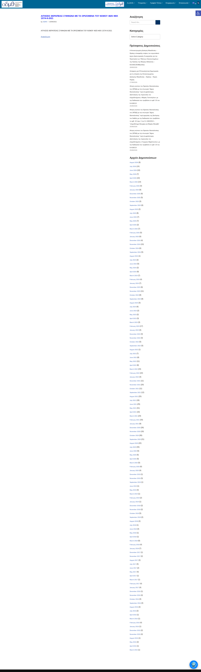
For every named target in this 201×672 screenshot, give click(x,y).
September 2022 (135, 346)
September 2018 (135, 517)
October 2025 (134, 201)
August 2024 (134, 256)
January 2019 (134, 502)
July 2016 (133, 611)
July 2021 (133, 400)
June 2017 (133, 568)
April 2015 (133, 646)
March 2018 (134, 541)
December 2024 (135, 240)
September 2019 (135, 482)
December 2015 (135, 630)
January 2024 (134, 283)
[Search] (157, 22)
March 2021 (134, 416)
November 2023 (135, 291)
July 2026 (133, 166)
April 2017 (133, 576)
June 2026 (133, 170)
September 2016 (135, 603)
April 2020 (133, 459)
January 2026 (134, 190)
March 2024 (134, 275)
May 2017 (133, 572)
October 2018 (134, 513)
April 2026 (133, 178)
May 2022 (133, 361)
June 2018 (133, 529)
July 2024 (133, 260)
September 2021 (135, 392)
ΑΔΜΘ (45, 22)
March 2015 (134, 650)
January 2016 (134, 626)
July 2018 (133, 525)
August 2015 (134, 638)
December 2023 (135, 287)
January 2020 (134, 470)
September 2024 (135, 252)
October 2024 (134, 248)
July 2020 (133, 447)
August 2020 (134, 443)
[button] (198, 13)
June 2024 (133, 264)
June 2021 (133, 404)
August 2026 (134, 162)
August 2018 (134, 521)
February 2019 (135, 498)
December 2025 (135, 194)
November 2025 (135, 197)
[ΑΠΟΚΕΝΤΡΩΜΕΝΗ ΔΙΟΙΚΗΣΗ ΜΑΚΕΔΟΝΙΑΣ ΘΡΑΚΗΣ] (12, 4)
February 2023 (135, 326)
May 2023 (133, 314)
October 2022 (134, 342)
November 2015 (135, 634)
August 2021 (134, 396)
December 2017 (135, 552)
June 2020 (133, 451)
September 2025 (135, 205)
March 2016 (134, 618)
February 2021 (135, 420)
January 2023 (134, 330)
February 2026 (135, 186)
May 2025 (133, 221)
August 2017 (134, 560)
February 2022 (135, 373)
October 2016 (134, 599)
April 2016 (133, 615)
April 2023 (133, 318)
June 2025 (133, 217)
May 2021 (133, 408)
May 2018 (133, 533)
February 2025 (135, 233)
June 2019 (133, 486)
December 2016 (135, 591)
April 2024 (133, 272)
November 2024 (135, 244)
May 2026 (133, 174)
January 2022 (134, 377)
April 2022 (133, 365)
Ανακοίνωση (45, 37)
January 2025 (134, 236)
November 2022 (135, 338)
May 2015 (133, 642)
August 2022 (134, 349)
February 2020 (135, 466)
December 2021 (135, 381)
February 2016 (135, 622)
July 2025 (133, 213)
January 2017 (134, 587)
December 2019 (135, 474)
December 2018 (135, 505)
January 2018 (134, 548)
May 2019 (133, 490)
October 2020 (134, 435)
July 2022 (133, 353)
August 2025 (134, 209)
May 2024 (133, 268)
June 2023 (133, 311)
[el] (194, 3)
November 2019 (135, 478)
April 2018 (133, 537)
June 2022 (133, 357)
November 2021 (135, 385)
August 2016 (134, 607)
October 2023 (134, 295)
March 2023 (134, 322)
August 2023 (134, 303)
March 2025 (134, 229)
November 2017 (135, 556)
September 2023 (135, 299)
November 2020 (135, 431)
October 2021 (134, 388)
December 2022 (135, 334)
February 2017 (135, 583)
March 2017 (134, 579)
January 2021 (134, 424)
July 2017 (133, 564)
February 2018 (135, 544)
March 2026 (134, 182)
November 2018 (135, 509)
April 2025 (133, 225)
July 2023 (133, 307)
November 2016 (135, 595)
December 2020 (135, 427)
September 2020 (135, 439)
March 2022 (134, 369)
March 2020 (134, 463)
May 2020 (133, 455)
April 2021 (133, 412)
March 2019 (134, 494)
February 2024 (135, 279)
